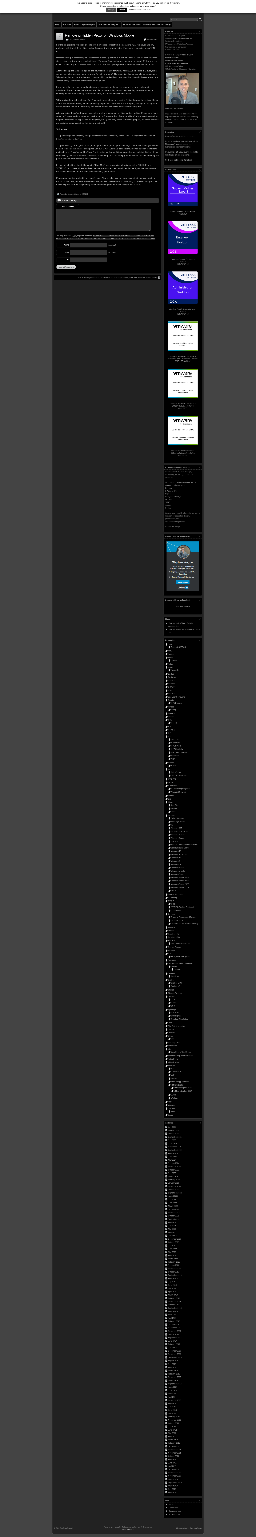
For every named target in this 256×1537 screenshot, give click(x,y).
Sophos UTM (176, 983)
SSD (173, 1006)
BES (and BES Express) (180, 957)
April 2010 (172, 1492)
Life (169, 799)
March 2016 (173, 1371)
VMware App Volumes (180, 1082)
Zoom (170, 1115)
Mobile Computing (175, 894)
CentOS (174, 805)
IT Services (172, 786)
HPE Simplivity (177, 749)
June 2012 (172, 1430)
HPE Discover (176, 703)
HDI (169, 727)
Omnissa (168, 488)
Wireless (171, 1105)
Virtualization (173, 1062)
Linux (170, 802)
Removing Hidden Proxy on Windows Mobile (99, 35)
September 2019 (175, 1275)
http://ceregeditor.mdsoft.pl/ (69, 139)
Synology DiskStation (179, 1019)
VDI (169, 1049)
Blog (57, 24)
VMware (171, 1066)
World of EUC (187, 55)
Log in (170, 1504)
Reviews (171, 950)
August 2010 (173, 1486)
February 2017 (174, 1344)
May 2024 (172, 1160)
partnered (169, 485)
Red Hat (171, 941)
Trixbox (171, 1029)
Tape (170, 1023)
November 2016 (174, 1354)
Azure (170, 667)
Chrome (171, 684)
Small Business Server (180, 848)
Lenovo (171, 796)
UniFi (173, 1039)
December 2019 (174, 1269)
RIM (169, 954)
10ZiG (167, 502)
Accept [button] (111, 10)
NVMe (173, 1003)
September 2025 (175, 1137)
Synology (172, 1010)
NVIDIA (171, 901)
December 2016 (174, 1351)
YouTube (67, 24)
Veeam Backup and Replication (180, 1056)
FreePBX (171, 713)
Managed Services (178, 792)
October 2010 (173, 1479)
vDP (173, 1075)
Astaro (170, 664)
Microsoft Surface (178, 835)
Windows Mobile (79, 39)
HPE (167, 491)
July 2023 (172, 1173)
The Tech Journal (183, 606)
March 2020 (173, 1259)
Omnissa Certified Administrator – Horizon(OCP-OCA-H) (182, 311)
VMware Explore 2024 (183, 1091)
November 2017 (174, 1331)
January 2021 (173, 1236)
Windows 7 (175, 861)
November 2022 (174, 1186)
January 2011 (173, 1469)
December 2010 (174, 1473)
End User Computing (176, 697)
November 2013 (174, 1400)
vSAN (173, 1095)
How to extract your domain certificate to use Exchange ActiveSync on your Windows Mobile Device (117, 278)
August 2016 (173, 1361)
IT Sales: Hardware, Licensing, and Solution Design (147, 24)
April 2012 (172, 1436)
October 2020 (173, 1242)
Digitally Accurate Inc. (184, 38)
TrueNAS (172, 1033)
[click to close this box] (200, 31)
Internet (171, 763)
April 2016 (172, 1367)
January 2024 (173, 1163)
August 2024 (173, 1153)
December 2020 (174, 1239)
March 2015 (173, 1381)
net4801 (177, 969)
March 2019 (173, 1295)
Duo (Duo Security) (173, 497)
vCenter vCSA (177, 1072)
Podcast (171, 927)
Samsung (172, 960)
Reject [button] (122, 10)
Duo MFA (172, 694)
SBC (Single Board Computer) (180, 963)
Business (172, 677)
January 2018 (173, 1325)
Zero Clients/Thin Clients (181, 1052)
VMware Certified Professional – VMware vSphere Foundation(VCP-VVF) (183, 453)
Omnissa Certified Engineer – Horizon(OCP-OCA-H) (183, 261)
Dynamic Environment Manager (184, 917)
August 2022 (173, 1196)
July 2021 (172, 1226)
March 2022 (173, 1206)
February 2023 (174, 1180)
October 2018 (173, 1305)
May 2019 (172, 1288)
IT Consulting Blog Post (180, 789)
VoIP (170, 1102)
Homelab (172, 730)
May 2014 (172, 1394)
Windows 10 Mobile (179, 855)
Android (171, 654)
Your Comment (67, 206)
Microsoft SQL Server (179, 831)
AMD (170, 651)
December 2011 (174, 1450)
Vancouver (172, 1046)
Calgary (171, 680)
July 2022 (172, 1199)
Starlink (171, 990)
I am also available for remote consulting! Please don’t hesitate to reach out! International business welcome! (181, 144)
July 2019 (172, 1282)
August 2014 (173, 1387)
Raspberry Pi (173, 934)
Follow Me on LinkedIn (174, 109)
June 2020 (172, 1249)
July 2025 (172, 1140)
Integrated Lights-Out (179, 752)
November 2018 (174, 1302)
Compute (175, 739)
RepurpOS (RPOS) (178, 647)
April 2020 (172, 1255)
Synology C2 (176, 1016)
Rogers (174, 723)
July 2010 (172, 1489)
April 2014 (172, 1397)
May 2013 (172, 1413)
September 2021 (175, 1219)
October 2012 (173, 1423)
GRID (173, 904)
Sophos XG (175, 986)
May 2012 (172, 1433)
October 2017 (173, 1334)
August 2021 (173, 1223)
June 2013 (172, 1410)
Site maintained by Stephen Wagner (189, 1528)
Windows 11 (176, 858)
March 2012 (173, 1440)
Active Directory (177, 818)
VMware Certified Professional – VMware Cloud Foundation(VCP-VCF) (183, 406)
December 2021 (174, 1213)
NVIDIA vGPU (176, 910)
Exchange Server (178, 822)
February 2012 (174, 1443)
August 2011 (173, 1459)
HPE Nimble (176, 746)
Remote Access (174, 947)
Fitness (171, 707)
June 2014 (172, 1390)
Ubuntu (174, 812)
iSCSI (170, 782)
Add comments (152, 39)
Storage (171, 996)
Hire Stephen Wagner (108, 24)
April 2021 (172, 1232)
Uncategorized (174, 1043)
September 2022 (175, 1193)
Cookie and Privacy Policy (139, 10)
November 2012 (174, 1420)
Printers (171, 931)
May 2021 (172, 1229)
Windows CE (176, 864)
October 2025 (173, 1134)
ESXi (173, 1068)
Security (171, 973)
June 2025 (172, 1143)
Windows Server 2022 (180, 884)
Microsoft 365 (176, 828)
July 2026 (172, 1127)
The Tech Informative (176, 1026)
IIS (172, 825)
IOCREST (172, 779)
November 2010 (174, 1476)
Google (171, 717)
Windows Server (177, 874)
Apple (170, 657)
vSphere (174, 1098)
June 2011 (172, 1463)
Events (171, 700)
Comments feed (174, 1511)
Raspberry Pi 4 (174, 937)
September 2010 (175, 1483)
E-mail (66, 252)
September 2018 (175, 1308)
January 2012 (173, 1446)
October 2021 (173, 1216)
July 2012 (172, 1427)
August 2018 (173, 1311)
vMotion (174, 1078)
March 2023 (173, 1176)
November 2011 (174, 1453)
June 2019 (172, 1285)
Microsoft (168, 499)
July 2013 (172, 1407)
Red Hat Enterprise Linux (181, 943)
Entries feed (173, 1508)
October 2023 (173, 1170)
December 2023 (174, 1166)
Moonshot (175, 756)
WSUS (173, 891)
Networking (172, 898)
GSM (70, 39)
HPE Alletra (175, 743)
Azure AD (175, 670)
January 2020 (173, 1265)
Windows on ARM (178, 871)
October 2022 (173, 1190)
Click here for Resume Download (178, 160)
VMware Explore (177, 1085)
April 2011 (172, 1466)
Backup (171, 674)
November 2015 (174, 1377)
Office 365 (175, 841)
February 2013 (174, 1417)
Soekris (174, 966)
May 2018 (172, 1315)
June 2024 (172, 1157)
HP (169, 733)
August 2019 (173, 1278)
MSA (173, 759)
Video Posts (173, 1059)
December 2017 (174, 1328)
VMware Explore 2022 (183, 1088)
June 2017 (172, 1341)
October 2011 (173, 1456)
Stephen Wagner (74, 194)
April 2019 (172, 1292)
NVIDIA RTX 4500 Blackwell (182, 907)
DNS (170, 690)
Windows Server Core (180, 887)
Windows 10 (176, 851)
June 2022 (172, 1203)
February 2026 (174, 1130)
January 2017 (173, 1348)
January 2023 (173, 1183)
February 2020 (174, 1262)
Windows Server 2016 (180, 878)
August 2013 (173, 1404)
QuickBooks (176, 772)
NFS (173, 999)
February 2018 (174, 1321)
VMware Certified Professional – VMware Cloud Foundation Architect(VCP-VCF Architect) (182, 358)
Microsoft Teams (177, 838)
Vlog (173, 1111)
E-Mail (173, 766)
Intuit (170, 769)
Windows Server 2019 (180, 881)
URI (67, 260)
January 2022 (173, 1209)
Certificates (175, 976)
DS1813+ (175, 1012)
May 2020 (172, 1252)
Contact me (169, 527)
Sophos (168, 494)
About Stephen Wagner (84, 24)
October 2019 (173, 1272)
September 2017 (175, 1338)
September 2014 (175, 1384)
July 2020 (172, 1245)
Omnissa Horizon (178, 920)
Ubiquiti (171, 1036)
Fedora (174, 808)
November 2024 (174, 1147)
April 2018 (172, 1318)
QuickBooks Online (179, 776)
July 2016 (172, 1364)
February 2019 (174, 1298)
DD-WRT (171, 687)
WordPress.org (174, 1514)
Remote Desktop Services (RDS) (184, 845)
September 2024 (175, 1150)
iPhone (174, 660)
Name (66, 245)
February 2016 (174, 1374)
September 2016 (175, 1357)
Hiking (173, 710)
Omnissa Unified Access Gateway (184, 924)
